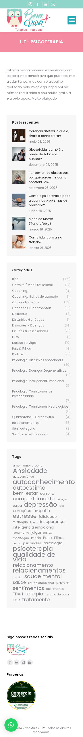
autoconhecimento (44, 481)
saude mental (43, 576)
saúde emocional (41, 583)
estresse (25, 516)
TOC (16, 600)
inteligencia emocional (33, 527)
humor (34, 522)
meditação (21, 538)
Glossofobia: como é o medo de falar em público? (46, 154)
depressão (40, 504)
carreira (47, 493)
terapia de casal (57, 594)
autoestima (29, 487)
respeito (17, 577)
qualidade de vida (34, 556)
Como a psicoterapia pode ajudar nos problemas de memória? (49, 200)
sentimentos (28, 588)
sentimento (62, 583)
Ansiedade (30, 470)
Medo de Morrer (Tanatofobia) (41, 221)
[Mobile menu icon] (72, 20)
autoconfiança (23, 477)
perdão (17, 543)
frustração (20, 522)
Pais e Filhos (53, 537)
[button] (11, 725)
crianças (62, 499)
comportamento (34, 498)
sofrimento (55, 588)
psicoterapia (33, 548)
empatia (41, 511)
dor (61, 506)
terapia (34, 593)
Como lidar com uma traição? (45, 239)
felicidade (48, 516)
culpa (17, 505)
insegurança (52, 521)
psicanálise (32, 543)
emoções (22, 511)
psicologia (53, 543)
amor (17, 465)
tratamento (36, 599)
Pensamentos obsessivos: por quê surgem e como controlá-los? (48, 177)
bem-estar (25, 493)
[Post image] (18, 135)
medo (36, 537)
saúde (19, 582)
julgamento (41, 532)
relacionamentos (39, 570)
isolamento (21, 533)
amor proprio (32, 465)
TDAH (18, 594)
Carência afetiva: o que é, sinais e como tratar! (49, 133)
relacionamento (33, 565)
